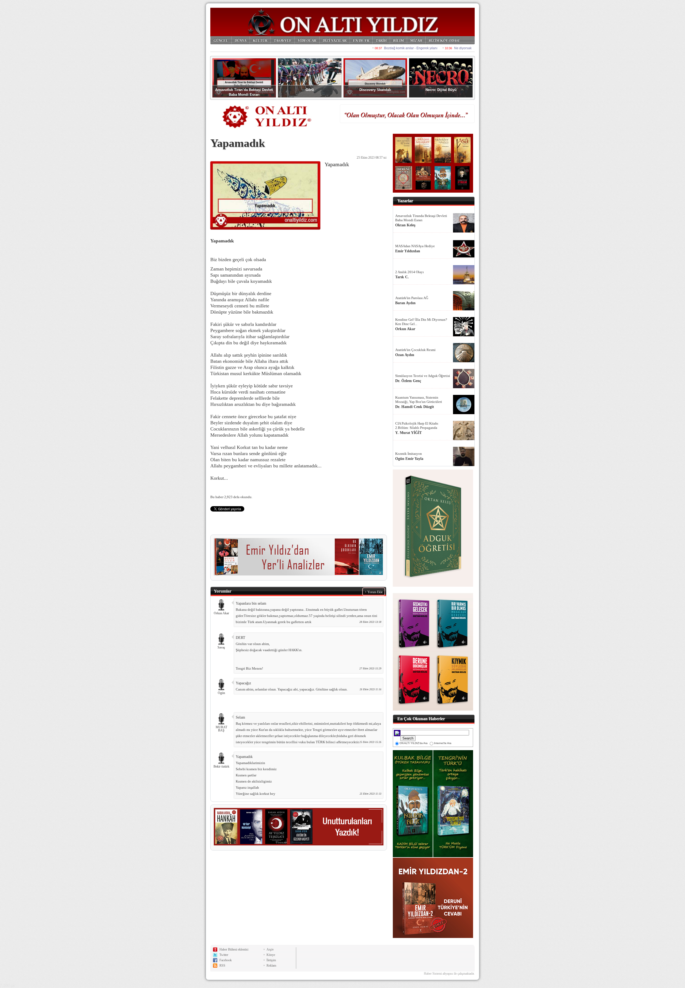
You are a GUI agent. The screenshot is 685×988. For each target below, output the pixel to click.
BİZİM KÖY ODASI (444, 41)
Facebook (225, 960)
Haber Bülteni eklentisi (233, 949)
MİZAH (416, 41)
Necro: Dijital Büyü (440, 90)
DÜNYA (240, 41)
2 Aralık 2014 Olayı (409, 272)
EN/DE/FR (361, 41)
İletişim (271, 960)
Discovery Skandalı (375, 90)
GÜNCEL (221, 41)
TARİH (381, 41)
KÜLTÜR (260, 41)
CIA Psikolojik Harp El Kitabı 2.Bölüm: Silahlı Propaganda (416, 425)
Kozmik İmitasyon (408, 454)
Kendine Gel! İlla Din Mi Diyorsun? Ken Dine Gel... (421, 322)
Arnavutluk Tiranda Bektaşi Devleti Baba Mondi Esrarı (421, 218)
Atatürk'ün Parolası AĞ (411, 298)
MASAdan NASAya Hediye (415, 246)
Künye (271, 955)
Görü (310, 90)
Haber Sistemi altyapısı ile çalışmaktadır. (449, 973)
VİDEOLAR (307, 41)
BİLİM (398, 41)
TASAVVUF (282, 41)
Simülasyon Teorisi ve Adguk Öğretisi (422, 376)
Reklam (271, 965)
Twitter (223, 955)
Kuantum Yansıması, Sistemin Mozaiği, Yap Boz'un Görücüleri (418, 399)
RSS (222, 965)
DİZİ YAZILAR (335, 41)
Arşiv (270, 949)
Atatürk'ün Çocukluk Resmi (415, 350)
